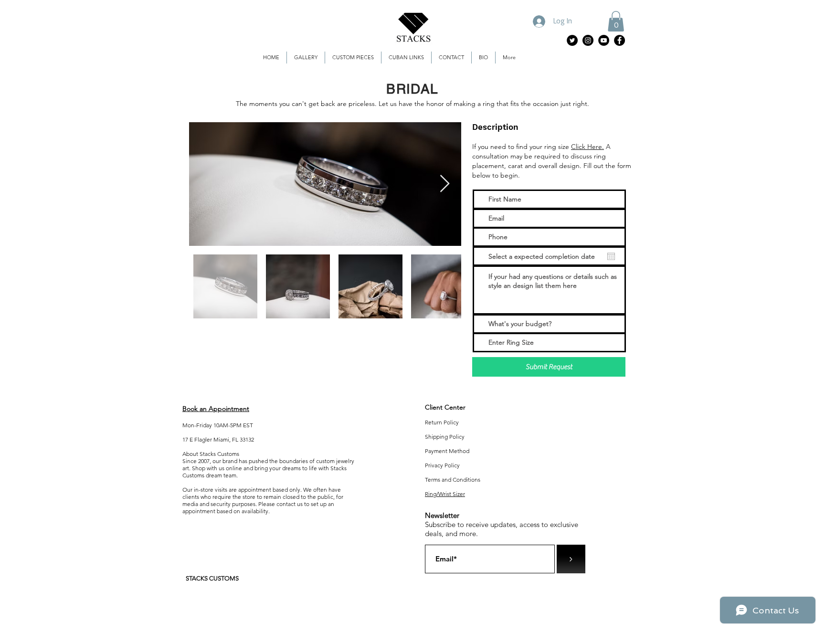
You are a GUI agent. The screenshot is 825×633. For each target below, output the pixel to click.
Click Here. (587, 146)
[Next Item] (444, 184)
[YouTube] (603, 40)
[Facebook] (619, 40)
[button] (615, 21)
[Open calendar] (611, 256)
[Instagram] (587, 40)
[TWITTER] (572, 40)
